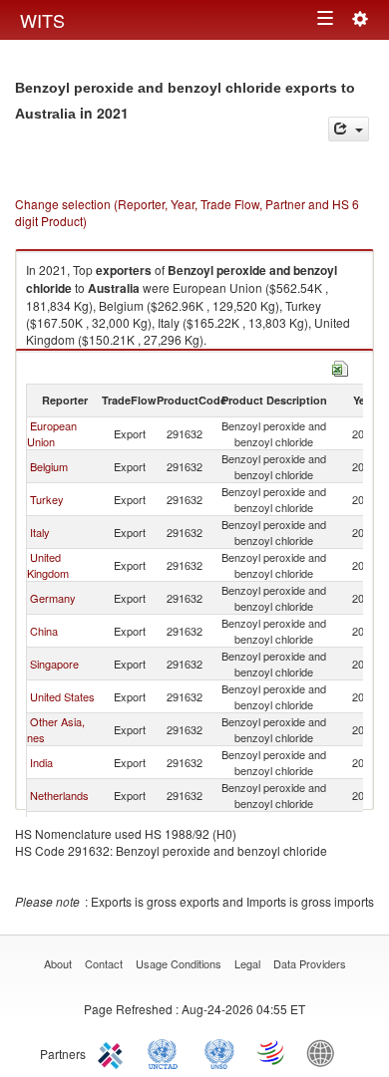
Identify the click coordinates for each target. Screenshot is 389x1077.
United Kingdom (48, 565)
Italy (40, 532)
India (41, 762)
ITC (114, 1052)
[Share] (348, 129)
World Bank (325, 1052)
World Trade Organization (272, 1052)
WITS (42, 20)
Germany (53, 598)
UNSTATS (219, 1052)
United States (62, 696)
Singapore (54, 664)
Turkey (47, 499)
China (44, 631)
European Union (52, 433)
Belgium (49, 466)
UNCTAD (167, 1052)
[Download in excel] (340, 366)
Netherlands (59, 795)
